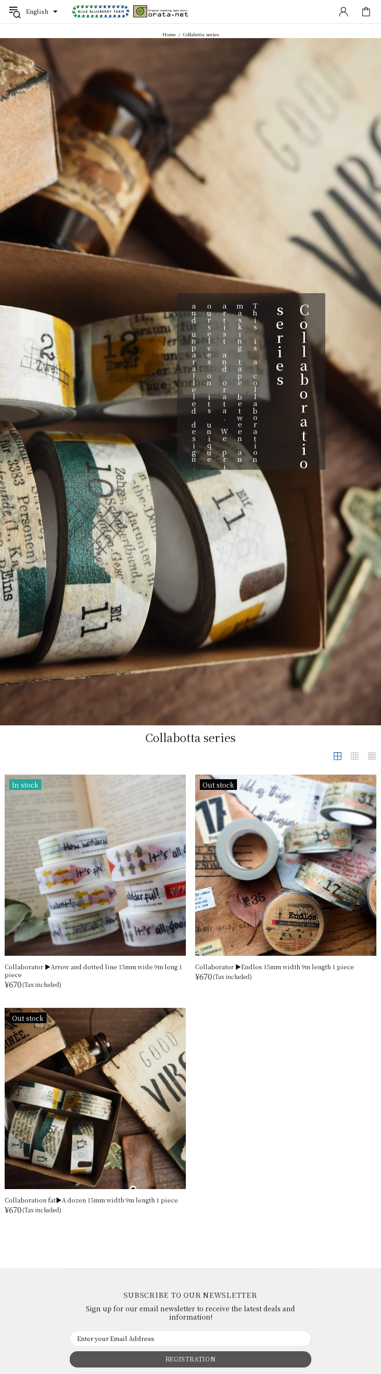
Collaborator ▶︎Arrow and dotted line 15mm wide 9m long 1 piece (93, 971)
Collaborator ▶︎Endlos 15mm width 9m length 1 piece (274, 967)
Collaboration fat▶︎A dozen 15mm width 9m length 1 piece (91, 1200)
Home (169, 34)
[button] (41, 12)
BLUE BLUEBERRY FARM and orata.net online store (130, 11)
